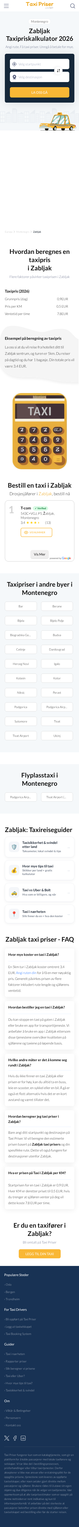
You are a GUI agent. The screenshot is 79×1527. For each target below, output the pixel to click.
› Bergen (9, 1292)
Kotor (57, 678)
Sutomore (20, 721)
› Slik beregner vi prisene (19, 1368)
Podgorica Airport (57, 707)
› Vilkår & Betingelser (17, 1410)
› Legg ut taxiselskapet (18, 1326)
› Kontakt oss (12, 1425)
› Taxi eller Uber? (14, 1376)
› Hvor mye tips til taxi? (18, 1383)
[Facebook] (14, 1437)
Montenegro (39, 21)
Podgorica (20, 707)
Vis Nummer (37, 532)
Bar (20, 606)
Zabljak (45, 493)
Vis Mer (39, 554)
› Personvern (12, 1418)
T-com (26, 508)
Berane (57, 606)
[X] (6, 1437)
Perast (57, 692)
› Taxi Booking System (17, 1334)
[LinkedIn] (23, 1437)
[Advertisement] (39, 176)
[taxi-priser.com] (39, 5)
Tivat (57, 721)
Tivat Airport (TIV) (57, 797)
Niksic (20, 692)
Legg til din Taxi (39, 1254)
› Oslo (8, 1284)
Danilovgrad (57, 649)
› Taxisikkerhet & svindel (19, 1390)
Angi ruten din (26, 973)
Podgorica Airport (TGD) (23, 797)
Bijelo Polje (57, 620)
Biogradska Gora (21, 635)
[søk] (73, 6)
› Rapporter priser (15, 1361)
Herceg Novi (21, 664)
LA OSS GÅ (39, 92)
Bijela (20, 620)
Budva (57, 635)
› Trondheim (12, 1299)
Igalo (57, 664)
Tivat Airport (21, 735)
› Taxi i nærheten (14, 1354)
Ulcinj (57, 735)
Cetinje (20, 649)
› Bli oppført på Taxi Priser (20, 1319)
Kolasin (20, 678)
